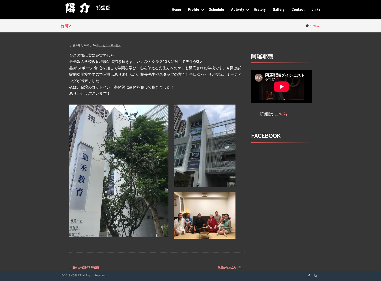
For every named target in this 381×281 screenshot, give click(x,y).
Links (316, 9)
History (260, 9)
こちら (281, 114)
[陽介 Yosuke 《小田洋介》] (86, 14)
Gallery (278, 9)
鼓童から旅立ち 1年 (231, 267)
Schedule (216, 9)
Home (176, 9)
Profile (193, 9)
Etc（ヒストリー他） (108, 45)
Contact (297, 9)
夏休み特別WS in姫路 (84, 267)
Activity (237, 9)
